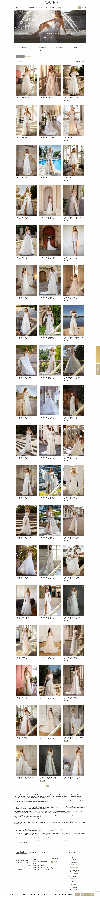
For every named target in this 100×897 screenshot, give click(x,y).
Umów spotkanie (31, 7)
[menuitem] (19, 7)
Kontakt (53, 7)
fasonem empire (42, 806)
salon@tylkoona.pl (73, 867)
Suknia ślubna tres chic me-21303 (23, 858)
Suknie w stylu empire (22, 807)
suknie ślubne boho (41, 811)
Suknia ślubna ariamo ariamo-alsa (40, 867)
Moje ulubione (79, 61)
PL (83, 7)
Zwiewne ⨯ (28, 56)
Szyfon (18, 829)
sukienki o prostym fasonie (39, 815)
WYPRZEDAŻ (98, 369)
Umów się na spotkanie (97, 355)
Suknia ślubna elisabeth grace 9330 (40, 862)
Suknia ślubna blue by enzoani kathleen (40, 858)
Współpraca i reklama (56, 872)
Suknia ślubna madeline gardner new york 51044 (23, 868)
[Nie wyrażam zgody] (98, 894)
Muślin (17, 840)
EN (85, 7)
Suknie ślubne (34, 852)
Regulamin (53, 868)
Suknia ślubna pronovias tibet (40, 865)
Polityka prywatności (56, 870)
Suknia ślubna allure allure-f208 (23, 865)
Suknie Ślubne (19, 7)
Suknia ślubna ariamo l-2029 (22, 860)
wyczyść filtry (19, 56)
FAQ (47, 7)
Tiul (17, 833)
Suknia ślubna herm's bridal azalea (41, 869)
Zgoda (77, 894)
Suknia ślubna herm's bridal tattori (22, 863)
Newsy (41, 7)
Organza (18, 837)
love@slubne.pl (73, 878)
